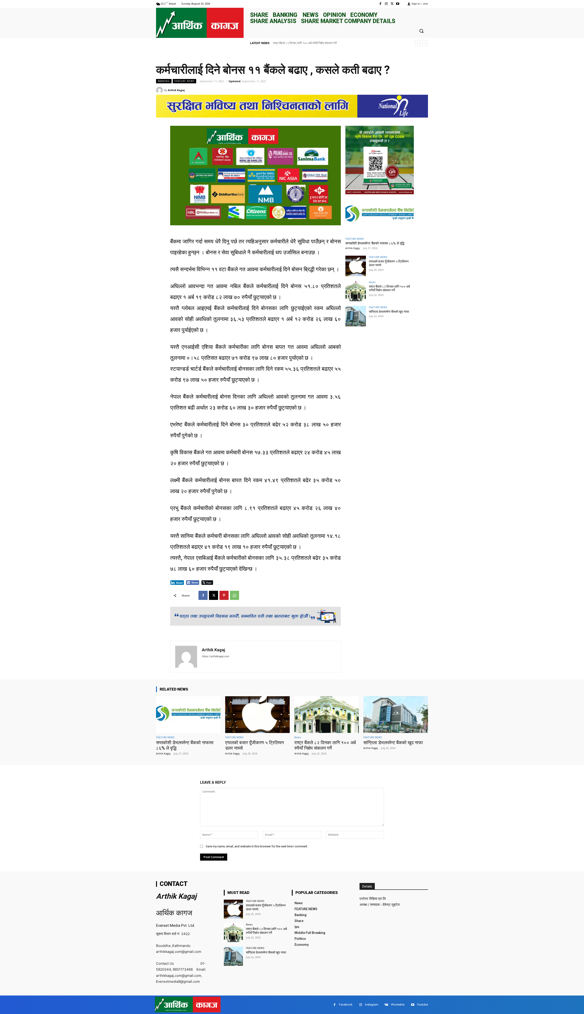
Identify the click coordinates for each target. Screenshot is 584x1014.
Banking (164, 81)
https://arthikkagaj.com (215, 656)
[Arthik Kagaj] (160, 90)
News (372, 282)
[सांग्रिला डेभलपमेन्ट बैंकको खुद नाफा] (355, 316)
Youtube (422, 1004)
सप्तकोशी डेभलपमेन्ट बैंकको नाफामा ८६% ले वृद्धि (374, 243)
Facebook (345, 1004)
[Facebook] (380, 4)
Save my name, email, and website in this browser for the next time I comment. (257, 846)
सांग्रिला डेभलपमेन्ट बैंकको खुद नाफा (292, 43)
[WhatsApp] (234, 595)
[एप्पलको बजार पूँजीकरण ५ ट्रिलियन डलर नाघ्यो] (355, 266)
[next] (425, 43)
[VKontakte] (386, 1005)
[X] (392, 4)
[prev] (418, 43)
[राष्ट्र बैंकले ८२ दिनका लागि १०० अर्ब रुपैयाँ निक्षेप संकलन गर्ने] (355, 291)
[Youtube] (398, 4)
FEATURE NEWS (184, 81)
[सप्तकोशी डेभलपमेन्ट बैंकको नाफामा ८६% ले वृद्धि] (379, 214)
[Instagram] (386, 4)
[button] (421, 30)
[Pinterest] (224, 595)
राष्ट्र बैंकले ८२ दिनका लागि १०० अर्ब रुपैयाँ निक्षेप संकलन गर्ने (389, 288)
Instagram (371, 1004)
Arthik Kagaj (176, 90)
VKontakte (397, 1004)
